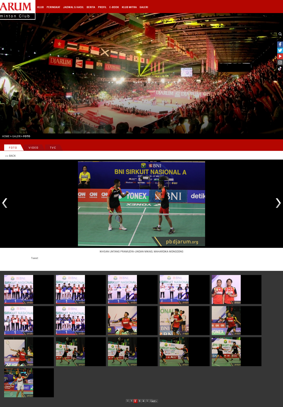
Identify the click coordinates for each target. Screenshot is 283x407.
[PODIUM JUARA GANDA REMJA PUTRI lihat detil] (18, 289)
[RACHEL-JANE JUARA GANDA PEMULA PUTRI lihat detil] (226, 289)
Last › (154, 401)
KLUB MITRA (129, 7)
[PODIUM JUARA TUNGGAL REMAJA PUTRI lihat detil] (122, 289)
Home (6, 136)
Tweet (34, 258)
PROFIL (102, 7)
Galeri (16, 136)
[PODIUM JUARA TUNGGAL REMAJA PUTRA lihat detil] (174, 289)
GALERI (144, 7)
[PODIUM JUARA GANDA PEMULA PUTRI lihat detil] (18, 320)
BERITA (91, 7)
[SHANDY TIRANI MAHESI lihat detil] (18, 382)
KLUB (40, 7)
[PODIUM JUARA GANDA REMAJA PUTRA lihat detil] (70, 289)
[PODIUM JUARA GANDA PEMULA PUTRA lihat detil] (70, 320)
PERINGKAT (53, 7)
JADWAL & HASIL (73, 7)
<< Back (10, 155)
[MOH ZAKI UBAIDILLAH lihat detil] (122, 320)
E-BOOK (114, 7)
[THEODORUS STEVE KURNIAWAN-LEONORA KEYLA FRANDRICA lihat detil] (70, 351)
